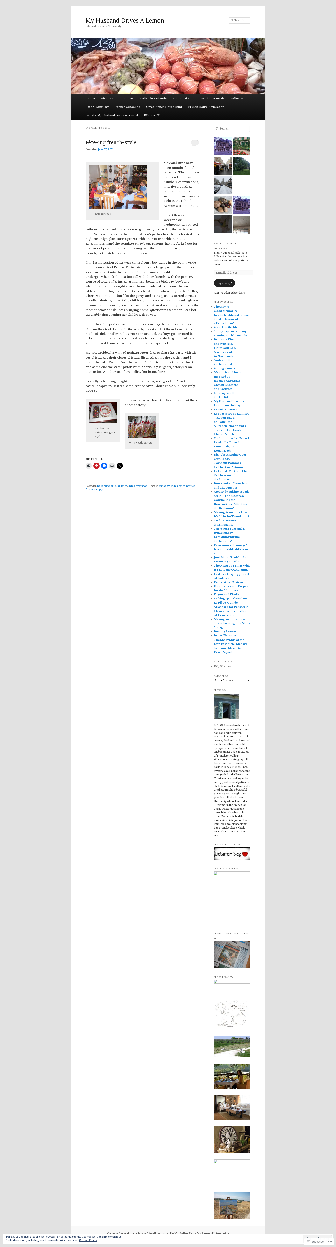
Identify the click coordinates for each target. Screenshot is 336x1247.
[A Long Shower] (241, 225)
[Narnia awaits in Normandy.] (223, 185)
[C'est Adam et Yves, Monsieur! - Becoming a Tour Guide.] (241, 205)
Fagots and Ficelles (227, 594)
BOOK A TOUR (154, 115)
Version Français (212, 98)
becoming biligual (108, 485)
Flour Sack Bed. (225, 348)
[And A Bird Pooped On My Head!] (241, 166)
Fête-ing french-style (111, 142)
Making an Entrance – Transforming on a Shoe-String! (232, 623)
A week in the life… (227, 327)
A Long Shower (225, 368)
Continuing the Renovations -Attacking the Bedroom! (230, 504)
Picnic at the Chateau (228, 582)
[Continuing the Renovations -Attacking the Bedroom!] (223, 225)
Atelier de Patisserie (153, 98)
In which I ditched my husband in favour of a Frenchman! (232, 319)
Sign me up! (224, 283)
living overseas (137, 485)
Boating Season (225, 631)
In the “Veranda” (225, 635)
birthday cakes (168, 485)
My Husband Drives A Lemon (125, 20)
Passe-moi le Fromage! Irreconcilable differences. (232, 549)
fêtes (124, 485)
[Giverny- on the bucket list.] (241, 146)
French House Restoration (206, 107)
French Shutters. (226, 409)
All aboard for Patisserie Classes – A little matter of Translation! (231, 611)
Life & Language (98, 107)
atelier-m (236, 98)
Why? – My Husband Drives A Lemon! (112, 115)
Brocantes (126, 98)
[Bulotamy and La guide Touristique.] (223, 146)
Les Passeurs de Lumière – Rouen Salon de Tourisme (231, 418)
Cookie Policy (88, 1240)
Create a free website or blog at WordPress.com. (138, 1233)
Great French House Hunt (164, 107)
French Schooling (128, 107)
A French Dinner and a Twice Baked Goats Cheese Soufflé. (230, 430)
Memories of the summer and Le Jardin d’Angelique (230, 376)
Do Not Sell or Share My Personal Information (199, 1233)
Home (91, 98)
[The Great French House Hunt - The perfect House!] (223, 205)
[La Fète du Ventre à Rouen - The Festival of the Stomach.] (223, 166)
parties (190, 485)
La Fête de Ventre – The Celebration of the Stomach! (231, 475)
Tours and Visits (184, 98)
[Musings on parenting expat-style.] (241, 185)
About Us (107, 98)
